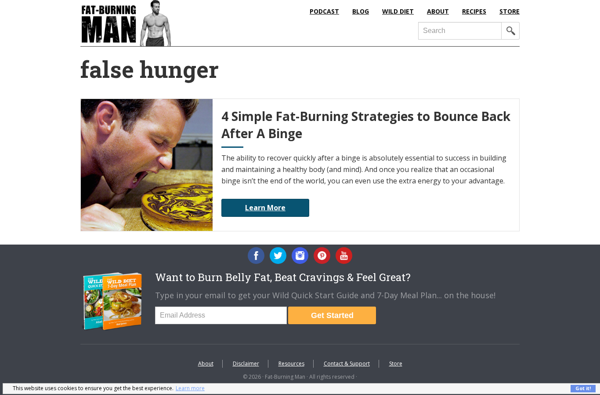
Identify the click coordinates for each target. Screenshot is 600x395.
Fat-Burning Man (161, 23)
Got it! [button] (583, 388)
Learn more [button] (190, 388)
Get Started (332, 315)
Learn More (265, 207)
